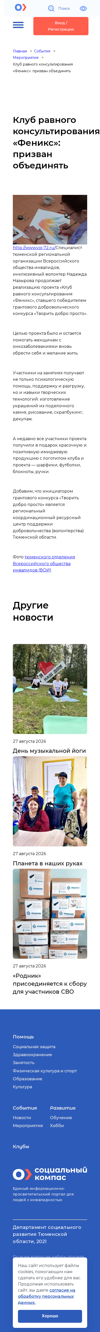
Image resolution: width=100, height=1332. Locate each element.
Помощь (23, 1037)
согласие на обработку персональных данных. (46, 1296)
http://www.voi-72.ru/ (34, 247)
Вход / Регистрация (61, 26)
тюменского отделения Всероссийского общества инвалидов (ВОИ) (44, 564)
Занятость (23, 1062)
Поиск (64, 8)
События (25, 1108)
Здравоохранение (32, 1054)
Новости (22, 1117)
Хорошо (50, 1316)
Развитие (63, 1108)
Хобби (57, 1125)
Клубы (21, 1146)
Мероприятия (28, 1125)
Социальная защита (34, 1046)
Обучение (61, 1117)
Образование (27, 1078)
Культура (22, 1086)
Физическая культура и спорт (45, 1070)
